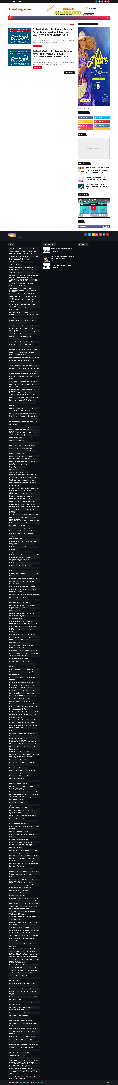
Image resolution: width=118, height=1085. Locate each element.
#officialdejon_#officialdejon (16, 272)
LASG (10, 730)
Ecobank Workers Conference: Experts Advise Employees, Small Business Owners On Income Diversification (52, 32)
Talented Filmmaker (34, 965)
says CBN (33, 925)
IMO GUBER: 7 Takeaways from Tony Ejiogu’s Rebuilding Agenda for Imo (22, 672)
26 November (12, 291)
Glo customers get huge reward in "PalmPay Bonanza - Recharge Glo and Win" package (22, 605)
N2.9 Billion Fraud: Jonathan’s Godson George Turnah (22, 770)
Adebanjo (11, 328)
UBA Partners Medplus (14, 980)
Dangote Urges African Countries (17, 467)
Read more (37, 45)
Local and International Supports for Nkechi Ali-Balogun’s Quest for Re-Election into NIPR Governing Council (23, 741)
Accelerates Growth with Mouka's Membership (25, 315)
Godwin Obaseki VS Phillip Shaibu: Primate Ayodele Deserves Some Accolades (24, 616)
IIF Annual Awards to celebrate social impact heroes (22, 664)
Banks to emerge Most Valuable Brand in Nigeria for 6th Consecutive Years (23, 384)
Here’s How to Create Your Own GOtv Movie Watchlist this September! (23, 640)
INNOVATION (12, 680)
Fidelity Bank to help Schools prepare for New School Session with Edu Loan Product (22, 563)
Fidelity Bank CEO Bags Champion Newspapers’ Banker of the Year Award (23, 542)
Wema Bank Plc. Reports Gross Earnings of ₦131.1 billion (23, 1026)
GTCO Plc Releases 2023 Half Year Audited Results (21, 624)
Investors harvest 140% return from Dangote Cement (22, 696)
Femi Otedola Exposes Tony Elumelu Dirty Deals (21, 533)
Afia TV (31, 328)
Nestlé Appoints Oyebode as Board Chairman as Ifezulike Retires (23, 792)
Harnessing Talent (13, 632)
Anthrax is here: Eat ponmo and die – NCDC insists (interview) (24, 368)
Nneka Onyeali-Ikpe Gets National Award (27, 815)
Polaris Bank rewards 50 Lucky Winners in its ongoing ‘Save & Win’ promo (24, 861)
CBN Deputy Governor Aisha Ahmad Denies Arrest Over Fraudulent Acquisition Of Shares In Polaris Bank (23, 419)
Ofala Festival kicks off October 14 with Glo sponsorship (23, 821)
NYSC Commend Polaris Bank (16, 818)
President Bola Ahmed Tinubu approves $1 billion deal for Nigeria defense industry (23, 864)
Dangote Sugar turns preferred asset (18, 464)
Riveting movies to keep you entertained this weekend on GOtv (23, 901)
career (11, 411)
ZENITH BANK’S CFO (14, 1074)
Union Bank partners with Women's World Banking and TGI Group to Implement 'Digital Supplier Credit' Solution (23, 989)
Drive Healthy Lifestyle (14, 485)
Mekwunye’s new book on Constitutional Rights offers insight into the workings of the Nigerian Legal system (24, 755)
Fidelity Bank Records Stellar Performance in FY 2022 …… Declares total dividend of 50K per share (23, 558)
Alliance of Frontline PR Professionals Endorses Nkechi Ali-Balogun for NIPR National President (23, 355)
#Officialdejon (34, 270)
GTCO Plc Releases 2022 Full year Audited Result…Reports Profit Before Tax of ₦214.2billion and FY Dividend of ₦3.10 (23, 621)
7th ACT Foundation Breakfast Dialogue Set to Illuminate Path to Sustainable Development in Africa (24, 302)
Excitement (12, 512)
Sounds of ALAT (13, 941)
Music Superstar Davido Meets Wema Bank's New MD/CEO (23, 765)
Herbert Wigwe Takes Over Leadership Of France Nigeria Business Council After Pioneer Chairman (23, 637)
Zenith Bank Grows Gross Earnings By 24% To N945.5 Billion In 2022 (24, 1066)
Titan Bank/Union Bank (14, 973)
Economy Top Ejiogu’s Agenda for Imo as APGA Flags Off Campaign (23, 504)
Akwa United (12, 344)
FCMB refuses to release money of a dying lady (20, 528)
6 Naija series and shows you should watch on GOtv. (22, 299)
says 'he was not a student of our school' (19, 925)
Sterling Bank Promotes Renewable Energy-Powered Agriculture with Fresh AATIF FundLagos (22, 949)
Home (9, 1)
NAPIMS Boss (25, 783)
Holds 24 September (26, 648)
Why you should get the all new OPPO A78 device (21, 1039)
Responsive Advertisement (93, 148)
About (14, 1)
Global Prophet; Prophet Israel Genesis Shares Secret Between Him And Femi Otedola (22, 613)
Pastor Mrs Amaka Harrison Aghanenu (18, 839)
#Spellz (20, 278)
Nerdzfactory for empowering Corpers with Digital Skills (23, 789)
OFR (10, 823)
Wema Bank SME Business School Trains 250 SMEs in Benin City (23, 1034)
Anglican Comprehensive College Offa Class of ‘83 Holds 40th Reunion (23, 366)
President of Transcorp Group (16, 866)
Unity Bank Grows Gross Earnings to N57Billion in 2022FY (23, 996)
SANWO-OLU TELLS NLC (15, 919)
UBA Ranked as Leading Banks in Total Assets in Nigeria (22, 983)
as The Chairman (13, 381)
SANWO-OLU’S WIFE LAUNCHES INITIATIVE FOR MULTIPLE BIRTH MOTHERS (23, 922)
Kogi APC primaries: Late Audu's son (18, 709)
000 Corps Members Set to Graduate (18, 280)
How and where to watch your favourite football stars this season (23, 651)
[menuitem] (10, 18)
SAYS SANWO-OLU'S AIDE (15, 927)
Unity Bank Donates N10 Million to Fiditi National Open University (22, 992)
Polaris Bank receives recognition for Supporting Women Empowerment (23, 858)
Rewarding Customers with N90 (17, 895)
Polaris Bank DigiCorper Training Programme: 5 (21, 853)
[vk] (102, 125)
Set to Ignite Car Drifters (15, 933)
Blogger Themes (22, 1082)
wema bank (12, 1004)
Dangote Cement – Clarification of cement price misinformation (20, 456)
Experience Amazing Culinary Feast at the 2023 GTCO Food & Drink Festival (24, 520)
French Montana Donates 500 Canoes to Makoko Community (24, 594)
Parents (16, 837)
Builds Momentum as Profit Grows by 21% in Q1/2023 (22, 403)
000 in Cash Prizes (33, 280)
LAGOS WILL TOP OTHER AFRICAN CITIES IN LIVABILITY (22, 722)
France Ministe (12, 592)
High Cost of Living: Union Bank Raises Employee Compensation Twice (21, 645)
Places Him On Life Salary (15, 847)
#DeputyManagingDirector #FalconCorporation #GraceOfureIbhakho (21, 267)
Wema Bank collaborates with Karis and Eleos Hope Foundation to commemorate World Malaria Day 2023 (22, 1013)
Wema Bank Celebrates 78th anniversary (19, 1010)
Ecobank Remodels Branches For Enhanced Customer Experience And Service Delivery (22, 496)
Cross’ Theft (12, 448)
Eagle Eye (36, 59)
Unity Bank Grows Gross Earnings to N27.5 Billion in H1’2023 (24, 994)
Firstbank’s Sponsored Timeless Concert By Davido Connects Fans (24, 574)
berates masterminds (27, 389)
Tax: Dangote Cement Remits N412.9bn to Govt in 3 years (23, 967)
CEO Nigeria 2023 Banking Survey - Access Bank (25, 421)
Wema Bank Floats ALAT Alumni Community (20, 1018)
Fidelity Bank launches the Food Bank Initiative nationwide (23, 546)
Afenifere (25, 328)
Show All (72, 24)
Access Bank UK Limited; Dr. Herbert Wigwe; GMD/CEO (22, 320)
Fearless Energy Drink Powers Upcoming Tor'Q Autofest (23, 531)
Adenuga (18, 328)
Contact (20, 1)
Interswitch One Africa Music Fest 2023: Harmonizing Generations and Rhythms (22, 691)
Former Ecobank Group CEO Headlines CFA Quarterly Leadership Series (22, 587)
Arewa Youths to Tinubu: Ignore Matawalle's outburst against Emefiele (24, 376)
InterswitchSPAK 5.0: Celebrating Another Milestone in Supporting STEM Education (22, 693)
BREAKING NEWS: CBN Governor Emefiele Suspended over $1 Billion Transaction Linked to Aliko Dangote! (24, 398)
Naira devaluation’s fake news (16, 778)
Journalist (36, 38)
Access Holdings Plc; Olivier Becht (17, 323)
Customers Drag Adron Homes (24, 448)
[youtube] (85, 128)
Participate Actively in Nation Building (29, 837)
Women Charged (26, 1052)
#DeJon (17, 264)
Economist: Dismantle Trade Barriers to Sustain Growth (22, 501)
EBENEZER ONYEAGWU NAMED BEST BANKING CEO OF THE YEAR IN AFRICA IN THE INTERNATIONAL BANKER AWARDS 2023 (23, 488)
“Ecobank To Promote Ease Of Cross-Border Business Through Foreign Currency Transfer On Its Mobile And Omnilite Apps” (22, 254)
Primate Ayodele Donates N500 (17, 869)
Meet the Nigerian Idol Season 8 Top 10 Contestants (22, 752)
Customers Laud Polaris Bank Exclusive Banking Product (23, 451)
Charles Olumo (13, 424)
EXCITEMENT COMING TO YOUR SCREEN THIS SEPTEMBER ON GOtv (24, 515)
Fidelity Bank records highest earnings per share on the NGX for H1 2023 (24, 555)
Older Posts (69, 72)
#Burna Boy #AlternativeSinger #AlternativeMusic (21, 262)
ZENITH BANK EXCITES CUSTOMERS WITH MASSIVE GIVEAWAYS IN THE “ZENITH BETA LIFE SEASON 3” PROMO (24, 1063)
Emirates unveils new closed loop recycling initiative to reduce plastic (22, 510)
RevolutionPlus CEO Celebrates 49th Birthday (20, 893)
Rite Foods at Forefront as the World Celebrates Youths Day (24, 898)
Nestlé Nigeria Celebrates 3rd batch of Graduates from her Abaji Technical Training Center (23, 795)
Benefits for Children (14, 389)
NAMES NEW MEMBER (14, 783)
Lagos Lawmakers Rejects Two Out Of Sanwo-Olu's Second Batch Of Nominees (23, 720)
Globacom (12, 610)
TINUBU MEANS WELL (31, 970)
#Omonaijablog (29, 272)
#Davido (11, 264)
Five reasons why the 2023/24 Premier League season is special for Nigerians (22, 582)
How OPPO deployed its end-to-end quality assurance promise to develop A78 (22, 656)
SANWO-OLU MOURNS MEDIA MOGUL (18, 914)
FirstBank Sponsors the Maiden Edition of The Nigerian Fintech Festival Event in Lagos (97, 186)
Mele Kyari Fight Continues (15, 757)
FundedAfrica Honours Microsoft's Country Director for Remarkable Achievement (22, 600)
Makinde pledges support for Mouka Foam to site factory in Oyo (23, 747)
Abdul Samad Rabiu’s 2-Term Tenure (18, 310)
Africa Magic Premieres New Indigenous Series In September (24, 331)
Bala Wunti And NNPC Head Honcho (28, 381)
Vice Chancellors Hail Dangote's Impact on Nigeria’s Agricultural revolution (21, 1002)
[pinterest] (105, 1)
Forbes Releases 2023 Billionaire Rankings (24, 584)
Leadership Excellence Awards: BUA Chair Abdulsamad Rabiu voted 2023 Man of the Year (22, 739)
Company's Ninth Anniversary (16, 437)
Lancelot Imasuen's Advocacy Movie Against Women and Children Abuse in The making (23, 725)
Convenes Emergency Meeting (16, 440)
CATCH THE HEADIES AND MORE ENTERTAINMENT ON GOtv (23, 416)
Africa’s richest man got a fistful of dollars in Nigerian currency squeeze (22, 334)
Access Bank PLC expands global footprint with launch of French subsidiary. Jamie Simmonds (23, 318)
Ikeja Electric (12, 666)
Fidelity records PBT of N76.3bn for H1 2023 (20, 565)
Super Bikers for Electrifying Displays (18, 962)
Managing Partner (13, 749)
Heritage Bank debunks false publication (19, 642)
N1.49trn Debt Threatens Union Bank (18, 767)
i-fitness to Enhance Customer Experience (19, 661)
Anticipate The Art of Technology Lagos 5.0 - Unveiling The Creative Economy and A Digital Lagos (23, 371)
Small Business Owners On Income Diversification (26, 935)
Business (92, 227)
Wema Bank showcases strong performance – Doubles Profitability (22, 1032)
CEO (10, 421)
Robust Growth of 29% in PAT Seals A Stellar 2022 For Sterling (24, 903)
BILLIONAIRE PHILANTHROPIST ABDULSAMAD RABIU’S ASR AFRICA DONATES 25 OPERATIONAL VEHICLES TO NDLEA (23, 392)
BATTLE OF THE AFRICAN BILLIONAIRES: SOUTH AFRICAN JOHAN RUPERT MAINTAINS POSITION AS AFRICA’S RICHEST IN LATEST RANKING (24, 387)
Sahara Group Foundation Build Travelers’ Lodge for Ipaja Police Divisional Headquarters (23, 906)
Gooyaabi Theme (38, 1082)
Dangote (11, 453)
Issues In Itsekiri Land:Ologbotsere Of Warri (20, 698)
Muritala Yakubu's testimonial (27, 762)
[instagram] (102, 1)
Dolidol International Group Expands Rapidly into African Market (23, 478)
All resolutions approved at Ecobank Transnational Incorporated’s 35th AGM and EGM (21, 353)
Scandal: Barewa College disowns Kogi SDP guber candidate (24, 930)
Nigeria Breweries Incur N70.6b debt (18, 802)
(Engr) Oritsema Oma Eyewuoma (17, 259)
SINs (10, 935)
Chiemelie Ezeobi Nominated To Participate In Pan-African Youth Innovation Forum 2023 (23, 427)
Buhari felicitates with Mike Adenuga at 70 (25, 400)
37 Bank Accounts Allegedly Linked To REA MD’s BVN (22, 294)
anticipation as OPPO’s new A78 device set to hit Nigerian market (23, 374)
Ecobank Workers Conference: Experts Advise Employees (23, 499)
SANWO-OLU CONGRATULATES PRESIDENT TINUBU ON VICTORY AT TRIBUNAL (22, 912)
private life (29, 869)
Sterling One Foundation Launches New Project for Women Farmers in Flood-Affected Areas (23, 952)
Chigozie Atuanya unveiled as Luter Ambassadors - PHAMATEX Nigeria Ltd (21, 430)
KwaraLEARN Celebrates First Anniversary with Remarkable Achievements (23, 715)
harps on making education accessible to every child (22, 634)
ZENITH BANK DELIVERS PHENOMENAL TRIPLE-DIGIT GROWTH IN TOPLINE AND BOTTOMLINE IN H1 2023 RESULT (24, 1061)
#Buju (28, 259)
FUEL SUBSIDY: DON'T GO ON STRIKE (18, 597)
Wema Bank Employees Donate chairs (18, 1015)
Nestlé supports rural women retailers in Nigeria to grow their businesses (23, 797)
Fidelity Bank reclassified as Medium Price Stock (20, 552)
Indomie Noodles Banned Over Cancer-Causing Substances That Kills (23, 677)
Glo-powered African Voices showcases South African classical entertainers (22, 608)
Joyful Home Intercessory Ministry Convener (20, 701)
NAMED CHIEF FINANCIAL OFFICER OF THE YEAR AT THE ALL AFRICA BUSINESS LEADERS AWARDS (23, 781)
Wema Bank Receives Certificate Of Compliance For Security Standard (23, 1029)
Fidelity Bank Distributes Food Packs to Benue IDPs (21, 544)
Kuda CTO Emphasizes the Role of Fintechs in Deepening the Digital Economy (24, 712)
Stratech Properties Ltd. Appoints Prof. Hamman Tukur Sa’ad (24, 957)
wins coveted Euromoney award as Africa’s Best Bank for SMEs (23, 1050)
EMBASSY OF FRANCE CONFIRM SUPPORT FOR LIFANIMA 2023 (24, 507)
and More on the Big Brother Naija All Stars (19, 360)
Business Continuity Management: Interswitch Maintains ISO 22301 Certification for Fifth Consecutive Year (23, 408)
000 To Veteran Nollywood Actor (17, 283)
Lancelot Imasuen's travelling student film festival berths (23, 728)
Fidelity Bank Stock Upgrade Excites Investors (20, 560)
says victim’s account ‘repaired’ (31, 927)
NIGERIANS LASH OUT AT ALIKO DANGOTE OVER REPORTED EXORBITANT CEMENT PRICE (23, 811)
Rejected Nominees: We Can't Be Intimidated (20, 887)
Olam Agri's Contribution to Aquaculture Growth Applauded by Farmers (24, 826)
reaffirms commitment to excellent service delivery (21, 882)
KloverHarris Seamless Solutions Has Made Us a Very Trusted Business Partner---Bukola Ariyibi (24, 707)
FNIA (10, 584)
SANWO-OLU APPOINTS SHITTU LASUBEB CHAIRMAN (22, 909)
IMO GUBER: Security (14, 674)
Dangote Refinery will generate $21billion (19, 461)
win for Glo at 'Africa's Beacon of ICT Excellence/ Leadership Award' (24, 1042)
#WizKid (26, 278)
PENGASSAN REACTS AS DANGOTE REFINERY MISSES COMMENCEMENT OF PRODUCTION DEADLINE (21, 842)
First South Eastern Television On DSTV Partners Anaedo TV (23, 568)
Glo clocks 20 (26, 602)
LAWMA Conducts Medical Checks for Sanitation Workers (23, 733)
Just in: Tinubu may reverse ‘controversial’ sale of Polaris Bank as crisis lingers (23, 704)
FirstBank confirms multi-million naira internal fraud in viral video (23, 571)
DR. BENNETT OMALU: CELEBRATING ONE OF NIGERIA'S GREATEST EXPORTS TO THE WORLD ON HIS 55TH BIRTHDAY (23, 483)
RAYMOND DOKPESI (30, 877)
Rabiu (10, 877)
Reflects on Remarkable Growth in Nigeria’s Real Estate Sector (22, 885)
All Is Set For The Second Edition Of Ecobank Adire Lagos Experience (23, 350)
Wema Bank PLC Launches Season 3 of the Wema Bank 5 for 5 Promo (23, 1024)
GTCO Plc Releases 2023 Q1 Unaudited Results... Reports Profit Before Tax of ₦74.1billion (23, 627)
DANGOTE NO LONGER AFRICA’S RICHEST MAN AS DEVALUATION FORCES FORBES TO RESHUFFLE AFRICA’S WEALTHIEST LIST (22, 459)
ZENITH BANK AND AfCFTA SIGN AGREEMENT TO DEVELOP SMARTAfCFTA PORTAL (23, 1058)
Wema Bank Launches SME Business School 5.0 (20, 1020)
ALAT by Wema (28, 344)
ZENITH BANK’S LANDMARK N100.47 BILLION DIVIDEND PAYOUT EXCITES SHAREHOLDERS (22, 1077)
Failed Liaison (12, 525)
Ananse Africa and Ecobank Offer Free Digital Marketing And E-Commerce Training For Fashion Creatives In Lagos (24, 358)
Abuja (10, 315)
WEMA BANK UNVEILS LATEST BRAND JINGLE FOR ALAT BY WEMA (23, 1037)
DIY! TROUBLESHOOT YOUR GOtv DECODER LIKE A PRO (22, 475)
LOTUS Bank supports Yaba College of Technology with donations (22, 744)
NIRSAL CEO (12, 815)
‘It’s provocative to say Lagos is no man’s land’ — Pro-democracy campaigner (22, 249)
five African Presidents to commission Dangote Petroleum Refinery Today (23, 579)
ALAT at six (20, 344)
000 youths (30, 283)
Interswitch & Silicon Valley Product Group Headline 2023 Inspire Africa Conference (23, 683)
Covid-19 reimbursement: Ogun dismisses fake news (22, 445)
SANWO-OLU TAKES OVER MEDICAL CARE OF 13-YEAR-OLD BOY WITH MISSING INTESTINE (23, 917)
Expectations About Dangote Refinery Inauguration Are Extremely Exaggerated (22, 518)
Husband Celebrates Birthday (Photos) (18, 658)
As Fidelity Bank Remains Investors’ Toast (19, 379)
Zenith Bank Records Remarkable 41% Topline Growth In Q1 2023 (24, 1071)
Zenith (23, 1055)
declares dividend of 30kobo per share (19, 472)
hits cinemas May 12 (14, 648)
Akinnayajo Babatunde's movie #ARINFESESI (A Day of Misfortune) (22, 342)
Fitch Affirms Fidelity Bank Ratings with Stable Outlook (22, 576)
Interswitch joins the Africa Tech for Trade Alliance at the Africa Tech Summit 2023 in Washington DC (23, 688)
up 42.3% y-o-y (13, 999)
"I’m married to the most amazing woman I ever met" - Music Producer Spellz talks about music (24, 257)
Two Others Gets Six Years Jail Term (18, 975)
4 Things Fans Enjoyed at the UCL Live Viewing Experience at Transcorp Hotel (23, 297)
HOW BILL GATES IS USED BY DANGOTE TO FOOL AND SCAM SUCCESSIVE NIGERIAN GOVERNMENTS (24, 653)
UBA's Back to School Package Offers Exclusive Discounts (23, 986)
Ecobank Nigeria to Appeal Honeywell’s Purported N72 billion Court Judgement (22, 494)
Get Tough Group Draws (15, 602)
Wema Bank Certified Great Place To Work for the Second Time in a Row (96, 178)
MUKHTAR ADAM (13, 762)
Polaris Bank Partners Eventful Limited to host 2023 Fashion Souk (23, 856)
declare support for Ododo (16, 469)
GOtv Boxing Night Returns (15, 618)
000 (31, 278)
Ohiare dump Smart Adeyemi (20, 823)
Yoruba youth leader (14, 1055)
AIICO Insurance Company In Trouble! (18, 339)
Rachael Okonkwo (18, 877)
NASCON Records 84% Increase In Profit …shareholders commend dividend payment (22, 787)
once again (19, 831)
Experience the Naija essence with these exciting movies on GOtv (23, 523)
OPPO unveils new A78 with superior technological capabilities (21, 834)
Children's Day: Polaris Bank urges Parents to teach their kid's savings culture (23, 435)
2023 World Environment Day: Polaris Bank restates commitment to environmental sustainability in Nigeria (22, 289)
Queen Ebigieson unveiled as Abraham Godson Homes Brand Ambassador (22, 874)
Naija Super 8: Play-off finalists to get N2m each (20, 775)
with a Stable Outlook (14, 1052)
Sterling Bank (12, 946)
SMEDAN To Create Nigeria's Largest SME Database (21, 938)
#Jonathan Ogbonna (14, 270)
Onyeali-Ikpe (27, 831)
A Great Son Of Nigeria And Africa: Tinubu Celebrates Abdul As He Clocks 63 (23, 305)
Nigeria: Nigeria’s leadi (14, 807)
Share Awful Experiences (29, 933)
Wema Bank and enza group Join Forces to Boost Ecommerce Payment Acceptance (21, 1008)
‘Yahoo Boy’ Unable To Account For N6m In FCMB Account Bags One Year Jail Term (23, 251)
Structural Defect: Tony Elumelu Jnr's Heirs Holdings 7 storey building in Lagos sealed (24, 960)
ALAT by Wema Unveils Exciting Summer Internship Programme (21, 347)
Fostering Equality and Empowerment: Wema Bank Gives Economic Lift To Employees (23, 590)
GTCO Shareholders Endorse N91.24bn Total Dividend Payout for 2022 (22, 629)
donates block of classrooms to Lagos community (21, 480)
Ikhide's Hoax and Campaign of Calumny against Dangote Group (23, 669)
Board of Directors (14, 395)
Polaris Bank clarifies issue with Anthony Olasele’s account (23, 850)
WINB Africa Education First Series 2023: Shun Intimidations (23, 1044)
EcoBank (11, 491)
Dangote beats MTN (20, 453)
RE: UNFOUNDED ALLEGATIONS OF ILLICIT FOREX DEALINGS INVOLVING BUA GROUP (23, 880)
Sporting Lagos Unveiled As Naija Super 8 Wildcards (22, 943)
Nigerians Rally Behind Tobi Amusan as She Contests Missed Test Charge (24, 813)
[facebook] (96, 1)
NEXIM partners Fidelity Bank (16, 799)
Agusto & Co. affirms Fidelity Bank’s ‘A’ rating (20, 336)
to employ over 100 (27, 973)
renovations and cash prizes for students (19, 890)
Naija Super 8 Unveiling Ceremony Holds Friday (20, 773)
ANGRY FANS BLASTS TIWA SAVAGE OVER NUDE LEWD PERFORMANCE (62, 257)
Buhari (11, 400)
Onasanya (11, 831)
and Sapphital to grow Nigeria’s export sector (20, 363)
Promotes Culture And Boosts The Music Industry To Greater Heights (24, 872)
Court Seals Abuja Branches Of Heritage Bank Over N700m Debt (23, 443)
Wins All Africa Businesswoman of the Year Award (21, 1047)
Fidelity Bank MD (13, 549)
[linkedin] (104, 234)
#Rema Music (12, 278)
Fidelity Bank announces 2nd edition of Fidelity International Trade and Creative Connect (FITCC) (23, 536)
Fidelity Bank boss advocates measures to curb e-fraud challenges (22, 539)
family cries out (22, 525)
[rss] (85, 121)
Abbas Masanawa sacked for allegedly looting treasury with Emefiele (23, 307)
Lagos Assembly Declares (15, 717)
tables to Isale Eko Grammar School (18, 965)
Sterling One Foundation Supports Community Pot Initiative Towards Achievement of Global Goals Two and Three (23, 954)
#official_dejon (25, 270)
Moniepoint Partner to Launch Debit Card (19, 759)
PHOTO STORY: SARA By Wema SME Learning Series (21, 845)
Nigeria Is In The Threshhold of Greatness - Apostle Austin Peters (23, 805)
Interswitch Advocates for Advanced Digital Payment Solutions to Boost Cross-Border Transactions (22, 685)
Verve (20, 999)
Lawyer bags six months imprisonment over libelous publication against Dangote (22, 736)
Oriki (10, 837)
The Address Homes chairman (16, 970)
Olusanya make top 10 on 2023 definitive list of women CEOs (24, 829)
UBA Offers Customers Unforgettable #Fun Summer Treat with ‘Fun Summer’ (23, 978)
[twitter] (99, 1)
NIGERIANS (25, 807)
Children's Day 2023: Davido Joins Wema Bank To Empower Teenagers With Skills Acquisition (23, 432)
